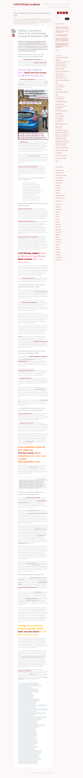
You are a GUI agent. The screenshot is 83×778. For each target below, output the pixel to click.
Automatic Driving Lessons (24, 687)
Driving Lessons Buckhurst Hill (40, 709)
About (51, 4)
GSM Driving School (28, 253)
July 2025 (57, 214)
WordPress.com (50, 772)
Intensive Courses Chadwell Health (60, 144)
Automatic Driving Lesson (59, 55)
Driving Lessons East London (61, 103)
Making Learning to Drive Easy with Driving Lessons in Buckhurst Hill (33, 33)
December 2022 (58, 257)
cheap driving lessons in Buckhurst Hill (26, 370)
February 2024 (58, 239)
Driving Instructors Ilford (59, 87)
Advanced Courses (65, 4)
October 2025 (57, 206)
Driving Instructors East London (60, 85)
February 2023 (58, 252)
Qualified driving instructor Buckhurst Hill (26, 221)
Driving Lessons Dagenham (59, 99)
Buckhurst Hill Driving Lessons (25, 697)
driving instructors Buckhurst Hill (33, 497)
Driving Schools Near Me (40, 717)
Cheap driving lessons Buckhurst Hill (27, 703)
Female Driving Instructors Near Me (26, 729)
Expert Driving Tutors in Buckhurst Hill (27, 721)
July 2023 (57, 247)
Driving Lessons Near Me (23, 713)
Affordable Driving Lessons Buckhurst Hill (28, 683)
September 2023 (58, 242)
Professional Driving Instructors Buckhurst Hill (29, 753)
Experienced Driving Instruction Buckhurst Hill (29, 719)
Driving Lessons (26, 452)
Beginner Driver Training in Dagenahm (61, 66)
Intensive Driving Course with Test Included (61, 150)
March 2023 (57, 249)
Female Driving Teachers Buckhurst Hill (27, 735)
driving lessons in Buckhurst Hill (24, 670)
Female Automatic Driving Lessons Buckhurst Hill (33, 190)
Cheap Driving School (59, 177)
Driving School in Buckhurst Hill (26, 715)
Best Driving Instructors (59, 170)
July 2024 (57, 237)
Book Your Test (57, 6)
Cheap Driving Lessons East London (60, 74)
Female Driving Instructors (38, 725)
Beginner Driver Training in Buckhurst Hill (28, 691)
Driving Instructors (58, 182)
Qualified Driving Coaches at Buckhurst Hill (28, 755)
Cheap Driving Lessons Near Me (61, 77)
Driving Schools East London (59, 120)
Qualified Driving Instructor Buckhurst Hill (28, 757)
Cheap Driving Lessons (58, 73)
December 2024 (58, 229)
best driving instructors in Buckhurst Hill (31, 59)
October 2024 (57, 234)
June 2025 (57, 216)
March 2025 (57, 222)
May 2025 (57, 219)
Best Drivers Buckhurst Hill (24, 693)
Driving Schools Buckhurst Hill (25, 717)
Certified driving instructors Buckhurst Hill (28, 699)
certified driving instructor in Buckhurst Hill (38, 356)
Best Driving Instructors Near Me (26, 695)
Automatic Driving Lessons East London (62, 61)
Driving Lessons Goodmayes (59, 107)
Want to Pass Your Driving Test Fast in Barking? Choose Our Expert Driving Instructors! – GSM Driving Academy (62, 39)
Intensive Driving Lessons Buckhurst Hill (27, 741)
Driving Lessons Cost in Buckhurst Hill (27, 711)
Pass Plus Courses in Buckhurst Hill (26, 749)
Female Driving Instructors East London (62, 135)
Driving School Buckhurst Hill (25, 378)
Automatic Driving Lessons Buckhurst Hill (28, 689)
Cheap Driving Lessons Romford (60, 78)
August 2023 (57, 244)
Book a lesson (25, 258)
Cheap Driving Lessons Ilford (59, 75)
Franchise (63, 6)
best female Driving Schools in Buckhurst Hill (27, 587)
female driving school (41, 500)
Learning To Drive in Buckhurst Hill (26, 745)
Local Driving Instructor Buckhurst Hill (27, 747)
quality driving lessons (22, 361)
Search (56, 16)
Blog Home (47, 4)
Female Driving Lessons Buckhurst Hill (27, 731)
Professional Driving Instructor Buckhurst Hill (29, 751)
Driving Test (57, 190)
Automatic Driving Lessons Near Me (60, 64)
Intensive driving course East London (61, 145)
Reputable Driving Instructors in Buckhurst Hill (29, 759)
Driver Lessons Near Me (23, 705)
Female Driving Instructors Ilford (61, 136)
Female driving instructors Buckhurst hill (28, 727)
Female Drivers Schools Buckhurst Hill (27, 723)
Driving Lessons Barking (60, 98)
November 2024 (58, 232)
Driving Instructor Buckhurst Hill (25, 208)
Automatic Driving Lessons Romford (60, 65)
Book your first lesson (35, 72)
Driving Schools (58, 187)
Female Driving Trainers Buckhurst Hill (34, 19)
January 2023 (57, 254)
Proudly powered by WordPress (35, 772)
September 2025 (58, 209)
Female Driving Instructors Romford (62, 142)
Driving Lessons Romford (59, 115)
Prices (55, 4)
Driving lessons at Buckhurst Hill (33, 42)
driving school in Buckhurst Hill (26, 423)
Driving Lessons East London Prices (61, 106)
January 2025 (57, 227)
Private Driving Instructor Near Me (61, 158)
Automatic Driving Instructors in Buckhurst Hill (29, 685)
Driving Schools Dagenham (59, 119)
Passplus (59, 4)
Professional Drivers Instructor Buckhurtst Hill (27, 166)
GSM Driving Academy (27, 4)
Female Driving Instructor (24, 725)
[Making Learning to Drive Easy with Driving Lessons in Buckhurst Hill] (13, 31)
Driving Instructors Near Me (25, 709)
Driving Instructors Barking (59, 84)
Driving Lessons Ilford (58, 108)
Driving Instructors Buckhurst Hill (26, 707)
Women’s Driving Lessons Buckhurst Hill (27, 763)
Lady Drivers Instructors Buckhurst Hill (27, 743)
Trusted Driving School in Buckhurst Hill (27, 761)
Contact (67, 6)
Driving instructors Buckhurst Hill (25, 413)
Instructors (51, 6)
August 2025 (57, 211)
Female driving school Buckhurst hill (27, 733)
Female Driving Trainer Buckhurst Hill (27, 737)
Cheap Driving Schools (59, 180)
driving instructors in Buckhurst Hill (29, 302)
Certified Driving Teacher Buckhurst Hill (27, 701)
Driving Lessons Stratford (59, 118)
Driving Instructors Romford (59, 96)
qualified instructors (24, 142)
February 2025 (58, 224)
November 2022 (58, 259)
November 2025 (58, 204)
